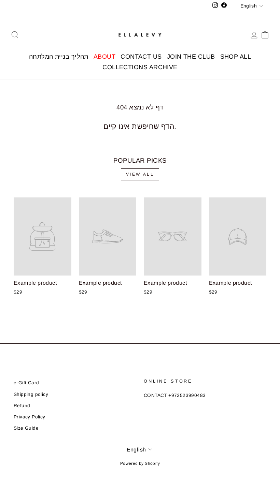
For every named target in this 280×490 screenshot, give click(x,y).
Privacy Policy (29, 416)
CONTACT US (141, 56)
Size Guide (26, 428)
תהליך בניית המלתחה (58, 56)
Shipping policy (31, 394)
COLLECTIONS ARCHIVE (140, 67)
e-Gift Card (26, 382)
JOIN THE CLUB (191, 56)
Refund (22, 405)
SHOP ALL (235, 56)
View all (140, 174)
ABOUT (104, 56)
